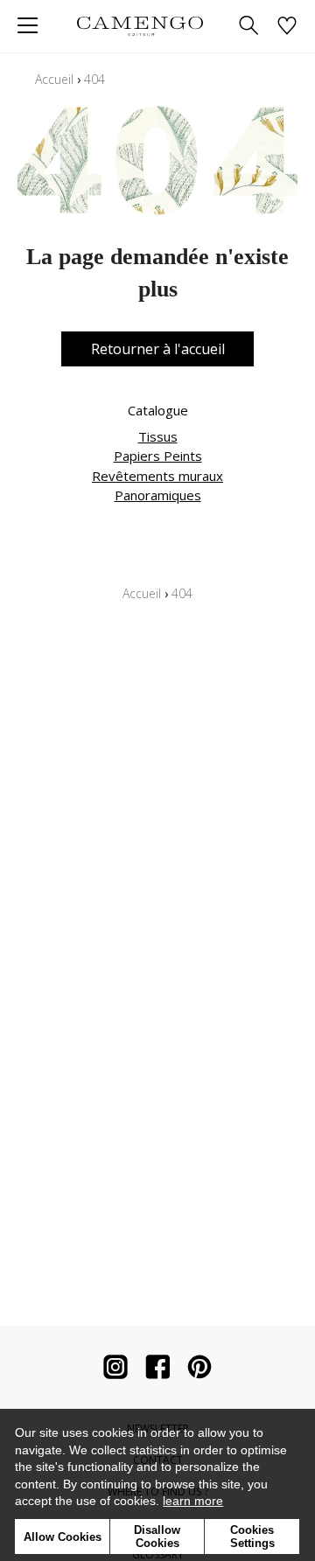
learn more (193, 1501)
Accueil (54, 79)
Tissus (158, 436)
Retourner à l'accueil (158, 349)
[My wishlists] (287, 27)
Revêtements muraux (157, 475)
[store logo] (139, 26)
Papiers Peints (158, 455)
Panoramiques (158, 495)
